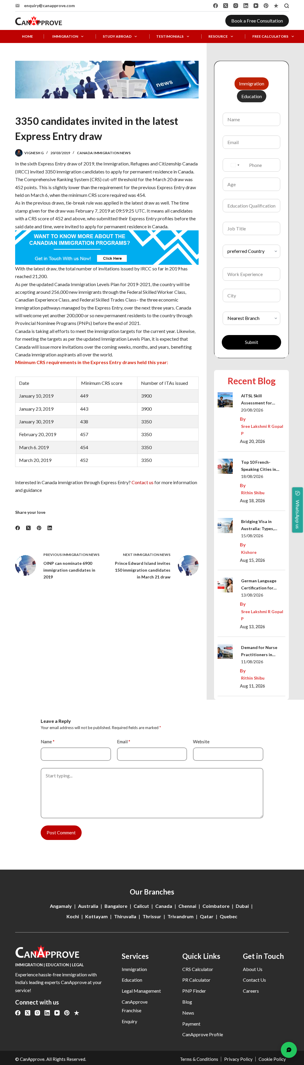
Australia (88, 906)
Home (27, 36)
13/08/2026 (252, 594)
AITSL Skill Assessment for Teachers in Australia (262, 399)
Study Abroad (117, 36)
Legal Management (141, 991)
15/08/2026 (252, 535)
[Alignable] (276, 5)
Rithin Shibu (253, 492)
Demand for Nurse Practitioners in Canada (259, 651)
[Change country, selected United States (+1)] (235, 165)
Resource (218, 36)
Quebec (228, 916)
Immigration (65, 36)
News (188, 1012)
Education (132, 980)
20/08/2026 (252, 409)
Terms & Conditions (199, 1059)
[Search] (286, 6)
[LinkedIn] (245, 5)
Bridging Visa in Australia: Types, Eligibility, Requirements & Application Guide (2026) (259, 525)
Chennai (187, 906)
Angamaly (61, 906)
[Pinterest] (266, 5)
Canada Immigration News (104, 153)
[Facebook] (215, 5)
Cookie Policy (272, 1059)
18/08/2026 (252, 476)
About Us (252, 969)
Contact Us (254, 980)
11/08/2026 (252, 661)
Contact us (142, 482)
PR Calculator (196, 980)
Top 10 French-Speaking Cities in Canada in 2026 (258, 466)
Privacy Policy (238, 1059)
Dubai (242, 906)
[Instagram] (235, 5)
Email (123, 741)
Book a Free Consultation (257, 20)
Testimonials (169, 36)
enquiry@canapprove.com (49, 5)
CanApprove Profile (202, 1034)
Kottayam (96, 916)
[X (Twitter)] (225, 5)
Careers (251, 991)
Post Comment (61, 832)
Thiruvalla (125, 916)
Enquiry (129, 1021)
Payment (191, 1023)
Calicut (141, 906)
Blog (187, 1002)
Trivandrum (180, 916)
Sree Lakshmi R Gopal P (262, 430)
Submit (251, 342)
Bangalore (115, 906)
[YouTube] (256, 5)
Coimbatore (215, 906)
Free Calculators (270, 36)
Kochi (72, 916)
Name (48, 741)
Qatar (206, 916)
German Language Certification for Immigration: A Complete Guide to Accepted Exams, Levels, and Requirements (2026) (261, 585)
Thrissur (151, 916)
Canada (163, 906)
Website (201, 741)
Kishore (248, 552)
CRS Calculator (197, 969)
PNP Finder (194, 991)
